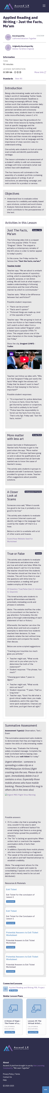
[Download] (41, 888)
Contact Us (7, 1077)
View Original (28, 49)
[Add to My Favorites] (21, 1000)
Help (5, 1080)
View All (18, 78)
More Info (39, 72)
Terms (17, 1074)
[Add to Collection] (21, 1004)
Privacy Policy (8, 1074)
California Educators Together (24, 38)
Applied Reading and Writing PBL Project (27, 987)
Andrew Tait (17, 49)
